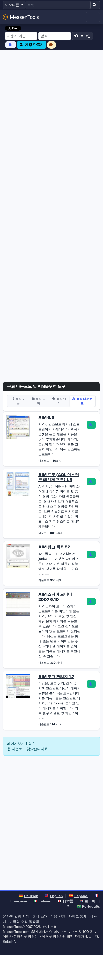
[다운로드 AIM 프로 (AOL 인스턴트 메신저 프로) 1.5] (91, 482)
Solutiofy (9, 942)
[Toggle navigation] (93, 17)
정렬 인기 (61, 401)
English (56, 896)
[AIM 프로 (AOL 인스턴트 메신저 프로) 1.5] (18, 483)
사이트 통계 (77, 916)
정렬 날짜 (41, 401)
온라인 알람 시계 (16, 916)
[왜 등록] (51, 45)
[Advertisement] (51, 104)
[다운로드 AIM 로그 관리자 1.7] (91, 684)
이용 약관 (58, 916)
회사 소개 (40, 916)
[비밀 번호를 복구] (10, 44)
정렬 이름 (21, 401)
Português (91, 906)
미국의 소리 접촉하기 (26, 922)
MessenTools (24, 17)
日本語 (68, 901)
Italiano (45, 901)
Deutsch (31, 896)
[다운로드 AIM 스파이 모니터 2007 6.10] (91, 601)
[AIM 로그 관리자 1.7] (18, 685)
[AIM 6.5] (18, 426)
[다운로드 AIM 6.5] (91, 425)
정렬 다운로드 (84, 401)
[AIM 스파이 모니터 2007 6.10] (18, 603)
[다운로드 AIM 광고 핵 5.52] (91, 554)
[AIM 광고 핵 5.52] (18, 555)
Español (81, 896)
